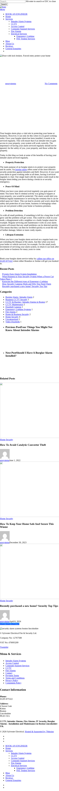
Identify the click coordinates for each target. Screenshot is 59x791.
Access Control (12, 663)
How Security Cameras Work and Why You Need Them (26, 284)
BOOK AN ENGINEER (16, 746)
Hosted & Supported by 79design (39, 731)
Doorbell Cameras (13, 307)
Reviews (9, 778)
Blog (7, 773)
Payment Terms (12, 675)
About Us (9, 775)
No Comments (51, 83)
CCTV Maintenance (14, 304)
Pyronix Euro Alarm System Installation (19, 274)
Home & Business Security (29, 59)
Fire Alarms (10, 312)
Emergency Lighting (25, 768)
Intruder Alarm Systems (15, 661)
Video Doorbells (12, 322)
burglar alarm (21, 169)
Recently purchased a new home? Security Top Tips (24, 286)
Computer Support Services (17, 665)
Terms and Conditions (15, 678)
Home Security (12, 317)
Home (8, 748)
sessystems (10, 83)
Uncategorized (11, 319)
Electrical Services (19, 765)
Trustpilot (4, 647)
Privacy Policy (11, 680)
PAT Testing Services (25, 770)
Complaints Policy (13, 683)
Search (4, 4)
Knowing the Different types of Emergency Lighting (25, 281)
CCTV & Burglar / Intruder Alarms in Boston (25, 302)
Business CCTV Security (16, 299)
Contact (8, 673)
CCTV (8, 668)
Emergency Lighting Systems (18, 309)
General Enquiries (13, 780)
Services (9, 751)
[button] (2, 9)
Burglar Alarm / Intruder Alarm (18, 297)
